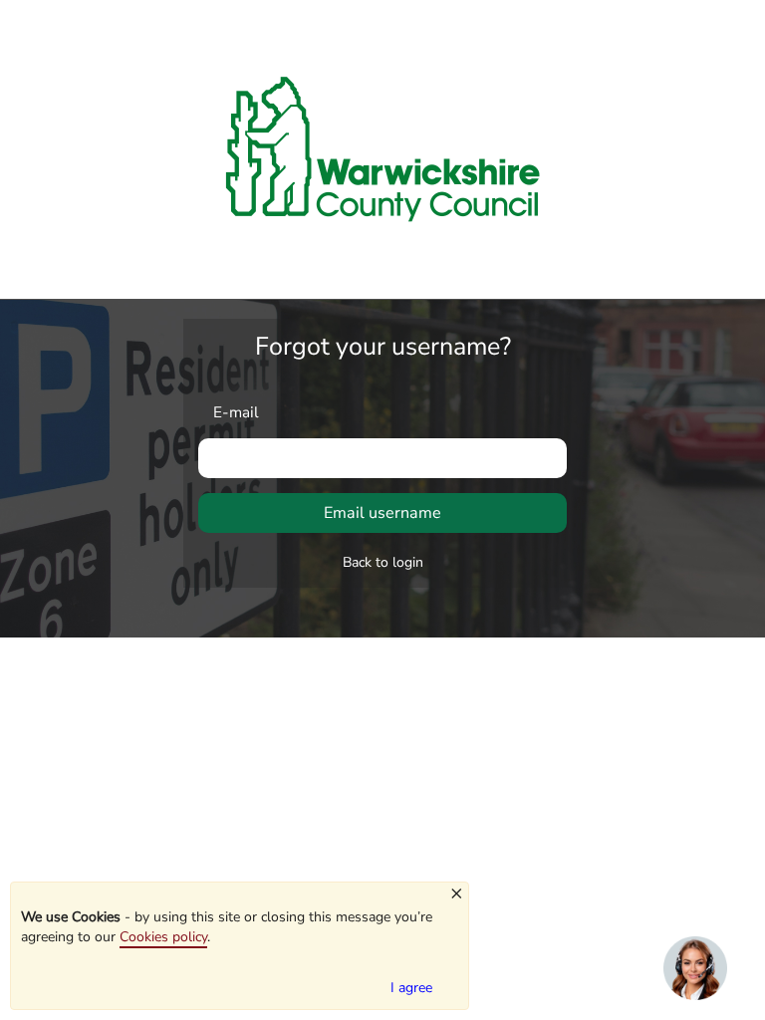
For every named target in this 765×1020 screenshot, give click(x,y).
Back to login (383, 562)
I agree (411, 987)
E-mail (236, 411)
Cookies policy (163, 936)
